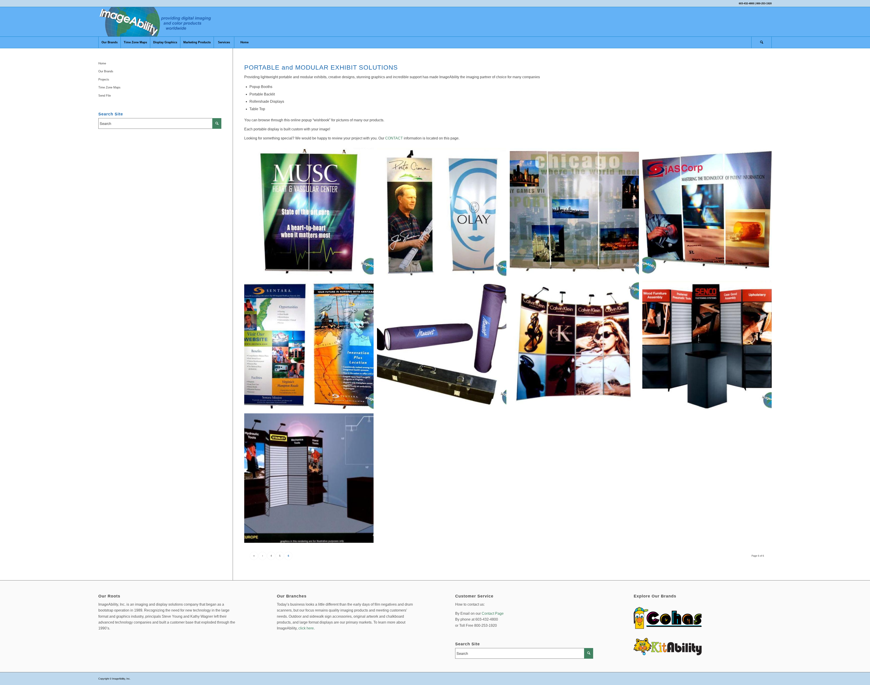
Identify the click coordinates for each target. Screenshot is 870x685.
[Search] (761, 42)
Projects (103, 79)
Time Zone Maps (109, 87)
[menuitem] (109, 42)
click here (306, 628)
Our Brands (105, 71)
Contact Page (493, 613)
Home (102, 63)
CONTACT (394, 138)
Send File (104, 95)
